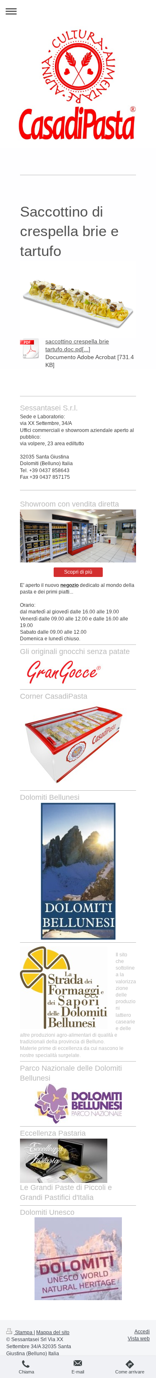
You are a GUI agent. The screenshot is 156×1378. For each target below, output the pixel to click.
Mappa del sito (52, 1332)
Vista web (139, 1339)
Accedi (142, 1332)
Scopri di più (78, 572)
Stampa (24, 1332)
